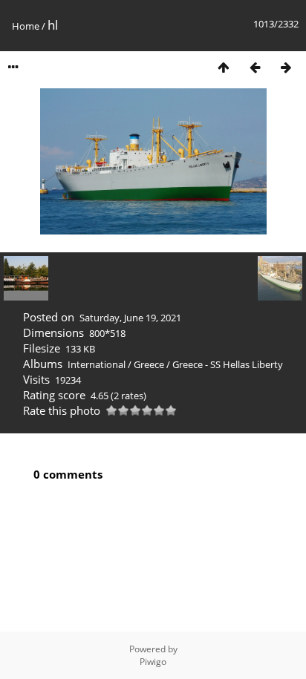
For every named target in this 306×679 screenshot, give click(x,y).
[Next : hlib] (286, 67)
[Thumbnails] (223, 67)
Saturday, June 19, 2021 (130, 317)
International (97, 364)
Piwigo (153, 661)
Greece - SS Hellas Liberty (227, 364)
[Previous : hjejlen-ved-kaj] (254, 67)
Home (25, 26)
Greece (149, 364)
